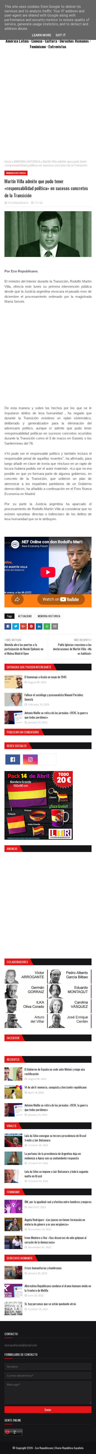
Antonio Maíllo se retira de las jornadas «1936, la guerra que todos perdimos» (56, 715)
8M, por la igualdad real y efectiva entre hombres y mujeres (58, 1202)
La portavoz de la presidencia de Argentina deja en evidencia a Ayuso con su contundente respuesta (53, 1155)
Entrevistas (57, 46)
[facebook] (12, 759)
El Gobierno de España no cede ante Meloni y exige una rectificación (55, 1071)
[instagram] (30, 759)
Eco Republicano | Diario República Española (59, 1448)
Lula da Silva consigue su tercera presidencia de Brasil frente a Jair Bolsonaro (55, 1137)
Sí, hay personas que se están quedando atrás (50, 1304)
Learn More (41, 35)
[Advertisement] (48, 107)
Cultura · (52, 41)
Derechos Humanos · (75, 41)
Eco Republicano (18, 202)
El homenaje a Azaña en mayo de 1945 (46, 677)
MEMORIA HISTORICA (27, 161)
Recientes (13, 1059)
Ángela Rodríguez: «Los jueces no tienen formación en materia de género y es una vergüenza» (55, 1221)
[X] (48, 759)
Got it (61, 35)
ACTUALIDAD (25, 616)
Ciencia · (38, 41)
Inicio (7, 161)
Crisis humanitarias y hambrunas (43, 1268)
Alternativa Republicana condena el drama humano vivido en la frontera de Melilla (58, 1288)
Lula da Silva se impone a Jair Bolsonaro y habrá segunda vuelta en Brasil (56, 1173)
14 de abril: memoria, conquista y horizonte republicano (56, 1087)
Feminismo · (39, 46)
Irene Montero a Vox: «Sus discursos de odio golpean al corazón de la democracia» (55, 1239)
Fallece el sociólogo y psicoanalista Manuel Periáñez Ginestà (54, 697)
